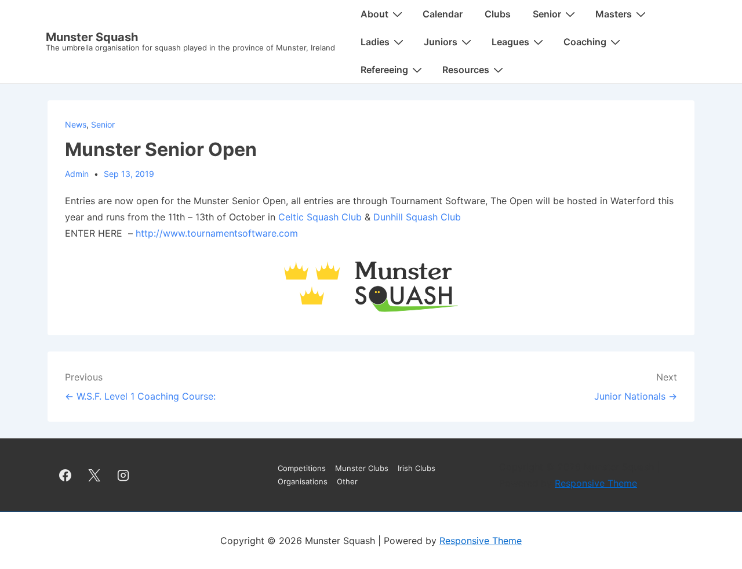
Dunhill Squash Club (417, 217)
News (75, 124)
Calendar (443, 14)
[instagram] (123, 475)
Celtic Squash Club (320, 217)
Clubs (498, 14)
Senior (103, 124)
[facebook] (65, 475)
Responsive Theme (596, 483)
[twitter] (94, 475)
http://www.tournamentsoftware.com (217, 233)
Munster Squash (92, 37)
